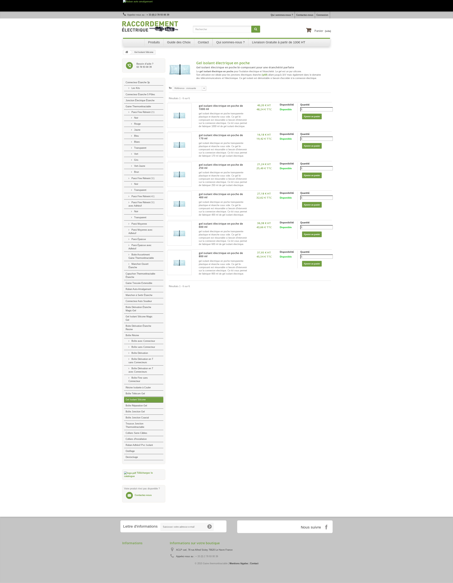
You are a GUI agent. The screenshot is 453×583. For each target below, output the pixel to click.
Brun (136, 172)
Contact (254, 563)
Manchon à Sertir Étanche (139, 295)
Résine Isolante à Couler (138, 387)
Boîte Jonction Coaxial (137, 417)
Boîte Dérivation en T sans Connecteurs (140, 361)
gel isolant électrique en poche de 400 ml (221, 195)
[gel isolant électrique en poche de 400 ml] (179, 203)
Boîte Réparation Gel (136, 405)
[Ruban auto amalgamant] (226, 6)
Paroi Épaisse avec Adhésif (139, 247)
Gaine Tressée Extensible (139, 283)
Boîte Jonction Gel (135, 411)
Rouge (137, 123)
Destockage (132, 457)
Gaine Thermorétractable (138, 106)
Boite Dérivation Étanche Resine (138, 328)
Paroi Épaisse (138, 239)
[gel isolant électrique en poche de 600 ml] (179, 233)
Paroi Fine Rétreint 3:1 (142, 178)
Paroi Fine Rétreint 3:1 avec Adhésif (141, 204)
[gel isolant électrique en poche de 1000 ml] (179, 115)
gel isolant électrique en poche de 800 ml (221, 254)
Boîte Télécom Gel (135, 393)
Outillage (130, 451)
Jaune (136, 129)
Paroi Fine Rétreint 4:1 (142, 196)
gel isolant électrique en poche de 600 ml (221, 225)
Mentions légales (239, 563)
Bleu (136, 136)
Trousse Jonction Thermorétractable (135, 425)
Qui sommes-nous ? (282, 15)
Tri (170, 88)
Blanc (136, 142)
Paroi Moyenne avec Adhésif (140, 231)
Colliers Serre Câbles (136, 433)
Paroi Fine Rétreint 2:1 (142, 112)
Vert (135, 154)
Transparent (139, 148)
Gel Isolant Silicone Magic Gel (139, 318)
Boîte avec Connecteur (143, 341)
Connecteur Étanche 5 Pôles (140, 94)
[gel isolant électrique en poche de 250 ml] (179, 174)
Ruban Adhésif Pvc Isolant (139, 445)
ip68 (264, 74)
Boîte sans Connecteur (143, 347)
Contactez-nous (304, 15)
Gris (135, 160)
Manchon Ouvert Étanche (138, 266)
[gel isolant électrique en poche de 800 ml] (179, 262)
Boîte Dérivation (139, 353)
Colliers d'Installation (136, 439)
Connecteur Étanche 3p (138, 82)
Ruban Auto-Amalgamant (138, 289)
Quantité (304, 104)
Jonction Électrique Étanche (140, 100)
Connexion (322, 15)
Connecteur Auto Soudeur (139, 301)
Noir (135, 117)
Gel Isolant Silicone (136, 399)
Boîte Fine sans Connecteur (138, 379)
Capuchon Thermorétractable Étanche (140, 275)
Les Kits (135, 88)
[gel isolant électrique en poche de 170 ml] (179, 144)
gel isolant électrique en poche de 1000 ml (221, 107)
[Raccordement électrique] (155, 26)
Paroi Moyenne (139, 223)
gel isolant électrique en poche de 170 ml (221, 136)
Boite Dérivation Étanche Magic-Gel (138, 309)
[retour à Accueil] (126, 52)
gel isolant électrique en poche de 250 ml (221, 166)
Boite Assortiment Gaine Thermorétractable (141, 256)
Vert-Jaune (139, 166)
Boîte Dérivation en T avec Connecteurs (140, 370)
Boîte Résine (132, 335)
